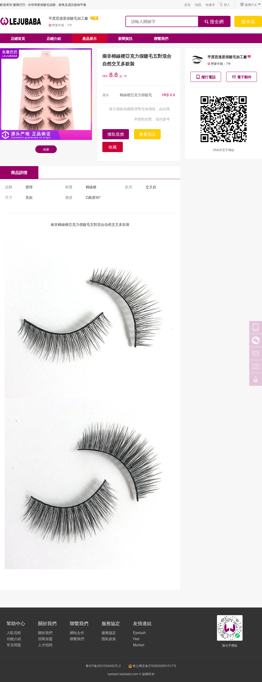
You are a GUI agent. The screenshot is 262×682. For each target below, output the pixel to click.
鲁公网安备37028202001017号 (154, 665)
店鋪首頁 (18, 38)
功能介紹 (14, 638)
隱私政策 (109, 638)
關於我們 (45, 632)
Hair (136, 638)
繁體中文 (251, 4)
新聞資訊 (125, 38)
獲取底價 (115, 134)
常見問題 (14, 644)
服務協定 (109, 632)
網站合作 (77, 632)
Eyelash (139, 632)
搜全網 (216, 21)
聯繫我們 (161, 38)
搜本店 (248, 21)
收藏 (210, 4)
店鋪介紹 (54, 38)
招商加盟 (45, 638)
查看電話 (147, 134)
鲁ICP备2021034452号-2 (103, 665)
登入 (227, 4)
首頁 (187, 4)
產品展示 (89, 38)
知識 (198, 4)
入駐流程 (14, 632)
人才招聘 (45, 644)
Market (138, 644)
